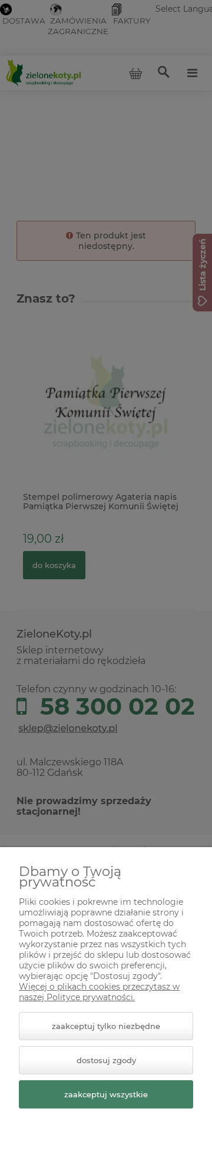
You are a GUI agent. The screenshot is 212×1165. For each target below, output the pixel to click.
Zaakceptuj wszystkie (106, 1094)
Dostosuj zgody (106, 1060)
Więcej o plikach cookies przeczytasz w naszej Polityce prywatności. (99, 992)
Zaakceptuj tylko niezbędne (106, 1026)
